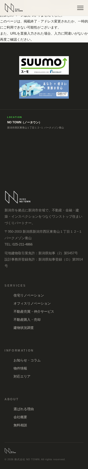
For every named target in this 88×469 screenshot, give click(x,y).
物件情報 (20, 368)
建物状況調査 (24, 328)
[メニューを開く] (80, 8)
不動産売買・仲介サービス (34, 311)
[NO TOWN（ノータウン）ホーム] (14, 8)
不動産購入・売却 (27, 319)
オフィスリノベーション (32, 303)
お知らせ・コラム (27, 360)
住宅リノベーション (29, 295)
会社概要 (20, 417)
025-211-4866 (22, 244)
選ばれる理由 (24, 409)
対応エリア (22, 376)
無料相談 (20, 425)
